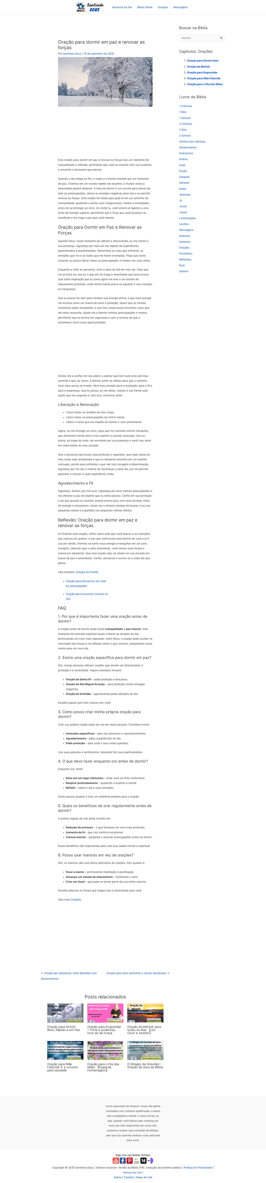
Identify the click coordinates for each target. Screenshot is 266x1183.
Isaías (182, 188)
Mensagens (180, 7)
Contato (129, 1177)
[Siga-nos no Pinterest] (130, 1160)
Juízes (183, 212)
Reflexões (185, 259)
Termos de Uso (132, 1172)
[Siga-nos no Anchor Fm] (150, 1160)
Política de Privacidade (198, 1167)
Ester (182, 165)
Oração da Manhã (198, 66)
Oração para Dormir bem (202, 60)
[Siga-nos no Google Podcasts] (136, 1160)
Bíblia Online (145, 7)
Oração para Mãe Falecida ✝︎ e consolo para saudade (62, 1067)
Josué (183, 206)
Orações (163, 7)
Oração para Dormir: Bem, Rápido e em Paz (63, 1028)
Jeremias (184, 194)
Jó (180, 200)
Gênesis (184, 182)
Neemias (184, 235)
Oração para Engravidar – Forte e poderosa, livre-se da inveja (104, 1030)
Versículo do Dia (122, 7)
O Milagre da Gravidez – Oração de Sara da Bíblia (145, 1065)
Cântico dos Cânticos (192, 141)
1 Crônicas (185, 106)
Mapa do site (144, 1177)
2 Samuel (185, 135)
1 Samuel (184, 118)
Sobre (117, 1177)
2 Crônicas (185, 123)
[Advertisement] (105, 134)
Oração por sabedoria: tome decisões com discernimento (69, 974)
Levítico (184, 224)
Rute (182, 265)
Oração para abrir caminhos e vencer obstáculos (138, 973)
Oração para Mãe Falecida (203, 78)
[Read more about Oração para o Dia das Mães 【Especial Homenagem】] (105, 1050)
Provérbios (185, 253)
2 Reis (183, 129)
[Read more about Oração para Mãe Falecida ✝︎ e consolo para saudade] (65, 1050)
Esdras (183, 159)
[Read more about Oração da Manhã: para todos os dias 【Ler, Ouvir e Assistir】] (145, 1012)
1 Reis (182, 111)
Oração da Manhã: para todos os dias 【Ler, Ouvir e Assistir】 (144, 1030)
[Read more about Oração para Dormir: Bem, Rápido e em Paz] (65, 1012)
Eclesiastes (186, 153)
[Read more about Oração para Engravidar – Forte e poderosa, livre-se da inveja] (105, 1012)
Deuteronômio (188, 147)
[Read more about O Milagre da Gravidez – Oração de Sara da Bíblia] (145, 1050)
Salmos (183, 271)
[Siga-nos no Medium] (143, 1160)
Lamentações (187, 218)
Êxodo (183, 171)
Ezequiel (184, 176)
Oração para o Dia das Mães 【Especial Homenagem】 (103, 1067)
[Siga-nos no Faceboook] (123, 1160)
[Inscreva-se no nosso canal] (116, 1160)
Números (184, 241)
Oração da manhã (87, 572)
